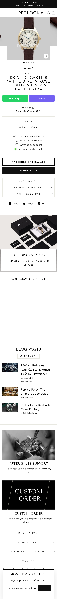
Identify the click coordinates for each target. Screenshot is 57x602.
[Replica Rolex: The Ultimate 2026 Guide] (10, 391)
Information (28, 533)
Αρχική (27, 68)
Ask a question (28, 194)
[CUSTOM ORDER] (28, 495)
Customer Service (28, 542)
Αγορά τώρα (28, 171)
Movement (28, 121)
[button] (43, 13)
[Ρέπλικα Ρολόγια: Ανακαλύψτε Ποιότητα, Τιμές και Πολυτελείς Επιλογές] (10, 367)
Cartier (28, 73)
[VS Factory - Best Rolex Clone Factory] (10, 407)
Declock (28, 12)
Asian (22, 126)
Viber (42, 98)
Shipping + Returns (28, 187)
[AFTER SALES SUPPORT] (28, 445)
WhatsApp (15, 98)
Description (28, 181)
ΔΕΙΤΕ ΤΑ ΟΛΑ (28, 356)
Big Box (47, 261)
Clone (34, 126)
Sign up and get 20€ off (28, 551)
